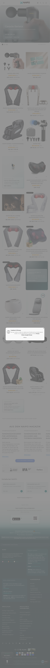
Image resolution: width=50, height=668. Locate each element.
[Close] (43, 328)
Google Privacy (28, 335)
